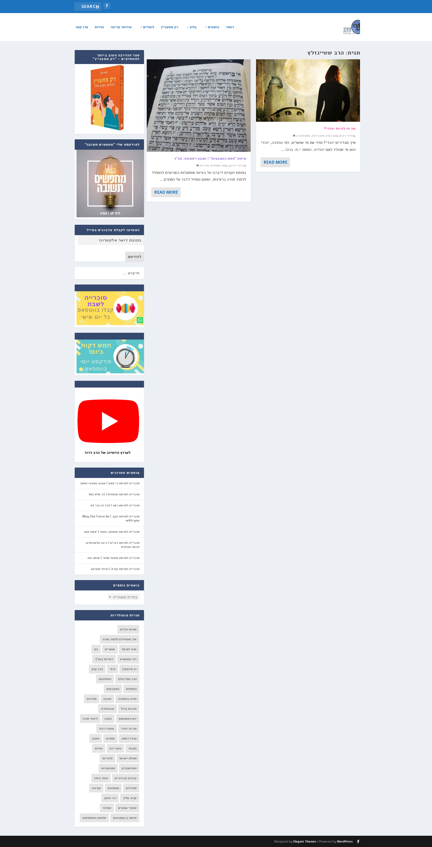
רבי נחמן (110, 798)
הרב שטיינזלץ (127, 679)
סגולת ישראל (128, 758)
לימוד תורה (90, 718)
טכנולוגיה (107, 709)
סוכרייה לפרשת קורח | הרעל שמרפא (115, 569)
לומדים (148, 27)
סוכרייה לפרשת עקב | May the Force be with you (111, 518)
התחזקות (105, 679)
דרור (240, 165)
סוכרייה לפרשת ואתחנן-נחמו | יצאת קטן (112, 532)
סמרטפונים (129, 768)
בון (96, 649)
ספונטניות (108, 768)
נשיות (99, 748)
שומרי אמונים (127, 808)
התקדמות (112, 689)
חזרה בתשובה (127, 699)
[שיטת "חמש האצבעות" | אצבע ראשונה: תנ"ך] (199, 105)
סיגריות (107, 758)
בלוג (193, 27)
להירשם (134, 256)
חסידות (92, 699)
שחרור (107, 808)
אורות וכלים (128, 629)
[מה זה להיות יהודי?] (308, 90)
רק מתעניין (169, 27)
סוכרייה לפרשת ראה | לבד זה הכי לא (115, 505)
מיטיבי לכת (318, 136)
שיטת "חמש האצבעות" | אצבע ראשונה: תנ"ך (210, 158)
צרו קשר (81, 27)
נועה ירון (115, 748)
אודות (99, 27)
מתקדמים (305, 136)
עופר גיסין (101, 778)
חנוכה (107, 699)
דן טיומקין (129, 669)
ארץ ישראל (129, 649)
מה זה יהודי (129, 728)
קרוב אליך (130, 798)
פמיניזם (131, 788)
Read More (166, 192)
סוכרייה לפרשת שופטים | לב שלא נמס (114, 494)
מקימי (132, 748)
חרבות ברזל (129, 709)
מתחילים (215, 165)
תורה (206, 165)
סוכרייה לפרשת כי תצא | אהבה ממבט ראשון (110, 483)
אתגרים (110, 649)
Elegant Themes (304, 842)
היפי (112, 669)
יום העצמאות (128, 718)
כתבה (108, 718)
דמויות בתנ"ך (104, 659)
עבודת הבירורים (126, 778)
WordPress (345, 842)
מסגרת (110, 738)
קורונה (96, 788)
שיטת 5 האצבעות (125, 818)
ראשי (230, 27)
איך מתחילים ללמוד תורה (120, 639)
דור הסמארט (128, 659)
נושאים (213, 27)
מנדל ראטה (129, 738)
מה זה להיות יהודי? (340, 128)
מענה (95, 738)
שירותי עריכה (121, 27)
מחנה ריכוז (106, 728)
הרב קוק (97, 669)
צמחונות (113, 788)
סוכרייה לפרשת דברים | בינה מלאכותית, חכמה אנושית (112, 545)
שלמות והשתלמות (94, 818)
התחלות (131, 689)
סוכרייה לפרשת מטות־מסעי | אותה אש (114, 558)
